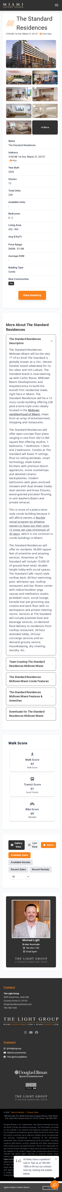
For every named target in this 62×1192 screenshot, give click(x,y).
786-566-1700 (32, 948)
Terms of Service (17, 1112)
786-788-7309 (10, 1008)
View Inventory (32, 295)
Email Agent (31, 951)
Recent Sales (18, 869)
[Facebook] (36, 1032)
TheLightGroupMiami (17, 1057)
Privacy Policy (32, 1112)
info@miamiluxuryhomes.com (18, 1004)
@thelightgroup (14, 1048)
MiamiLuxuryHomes (16, 1052)
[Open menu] (57, 5)
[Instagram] (25, 1032)
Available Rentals (20, 862)
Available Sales (19, 855)
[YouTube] (31, 1032)
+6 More (45, 127)
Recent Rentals (40, 869)
